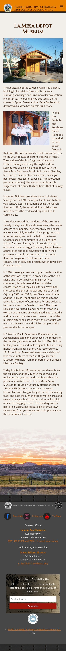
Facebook (17, 516)
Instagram (37, 516)
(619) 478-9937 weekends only (33, 563)
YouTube (56, 516)
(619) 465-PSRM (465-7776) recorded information (33, 541)
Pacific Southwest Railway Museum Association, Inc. (34, 629)
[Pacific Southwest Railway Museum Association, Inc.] (30, 12)
